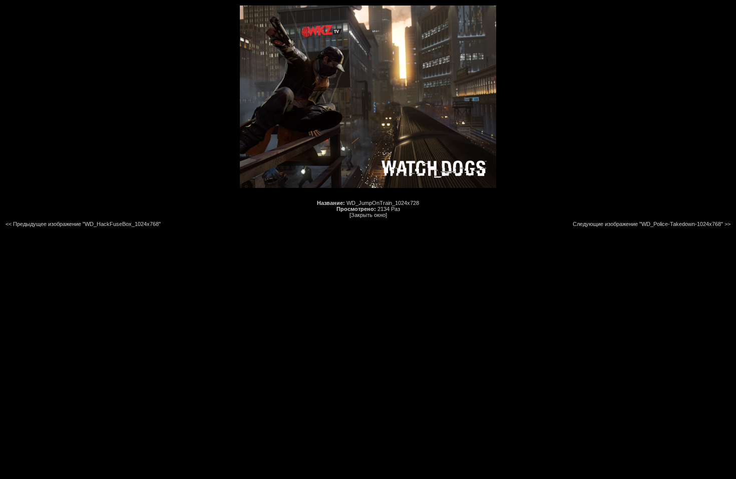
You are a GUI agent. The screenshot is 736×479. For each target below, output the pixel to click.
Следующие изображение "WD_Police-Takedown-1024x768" (648, 224)
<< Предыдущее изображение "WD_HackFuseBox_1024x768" (83, 224)
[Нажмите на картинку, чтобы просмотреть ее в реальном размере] (368, 186)
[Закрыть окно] (368, 215)
